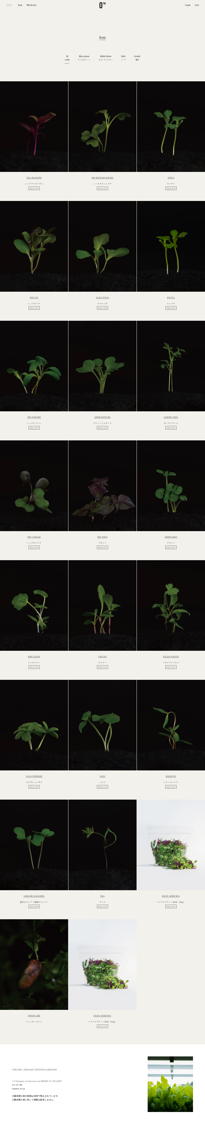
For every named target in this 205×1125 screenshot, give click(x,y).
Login (188, 5)
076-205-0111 (17, 1085)
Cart (197, 5)
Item (20, 5)
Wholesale (31, 5)
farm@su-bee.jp (18, 1088)
